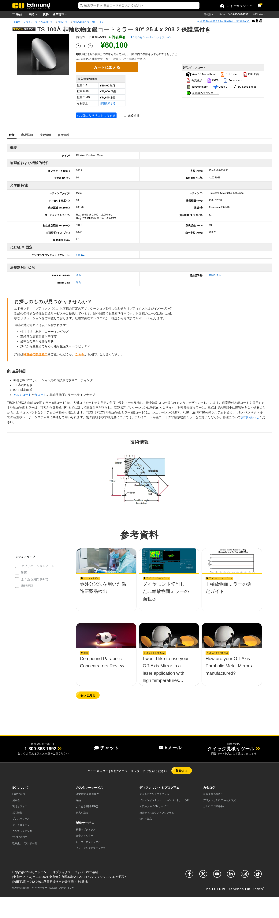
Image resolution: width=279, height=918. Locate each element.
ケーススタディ (21, 825)
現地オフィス (19, 806)
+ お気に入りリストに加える (96, 115)
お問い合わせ (260, 14)
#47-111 (80, 254)
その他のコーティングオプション (153, 37)
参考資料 (63, 135)
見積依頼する (108, 103)
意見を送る (82, 812)
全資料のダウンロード (205, 93)
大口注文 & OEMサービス (154, 806)
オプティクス (30, 22)
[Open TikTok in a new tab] (257, 875)
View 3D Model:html (203, 74)
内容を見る (215, 275)
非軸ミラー (64, 22)
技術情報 (45, 135)
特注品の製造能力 (35, 354)
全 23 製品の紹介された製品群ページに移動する (224, 21)
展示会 (16, 800)
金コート (40, 394)
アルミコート (22, 394)
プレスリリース (21, 818)
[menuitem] (21, 14)
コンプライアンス (22, 831)
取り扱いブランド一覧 (24, 843)
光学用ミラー (48, 22)
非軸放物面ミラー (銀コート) (88, 22)
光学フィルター (84, 835)
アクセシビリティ (67, 887)
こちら (79, 354)
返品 (78, 800)
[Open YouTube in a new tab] (217, 875)
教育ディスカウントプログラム (157, 812)
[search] (138, 5)
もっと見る (87, 695)
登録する (182, 771)
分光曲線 (196, 80)
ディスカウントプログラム (154, 794)
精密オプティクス (86, 829)
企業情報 (59, 14)
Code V (222, 86)
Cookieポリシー (39, 887)
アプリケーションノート (37, 566)
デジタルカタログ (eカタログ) (219, 800)
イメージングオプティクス (91, 848)
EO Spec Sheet (246, 86)
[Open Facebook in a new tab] (189, 875)
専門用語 (27, 586)
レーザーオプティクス (88, 841)
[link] (261, 3)
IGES (214, 80)
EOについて (19, 794)
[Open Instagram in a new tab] (244, 875)
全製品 (16, 22)
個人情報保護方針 (20, 887)
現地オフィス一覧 (39, 753)
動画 (24, 572)
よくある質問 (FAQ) (34, 579)
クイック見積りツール (231, 748)
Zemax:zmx (235, 80)
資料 (46, 14)
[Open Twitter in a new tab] (203, 875)
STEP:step (231, 74)
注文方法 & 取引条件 (87, 794)
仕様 (12, 135)
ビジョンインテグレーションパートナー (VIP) (165, 800)
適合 (78, 275)
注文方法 (53, 887)
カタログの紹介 (213, 794)
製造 (32, 14)
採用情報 (17, 812)
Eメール (173, 747)
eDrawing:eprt (199, 86)
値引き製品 (146, 818)
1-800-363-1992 (239, 14)
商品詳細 (27, 135)
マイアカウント (237, 6)
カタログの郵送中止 (214, 806)
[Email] (253, 21)
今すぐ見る (106, 592)
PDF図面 (253, 74)
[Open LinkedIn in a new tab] (230, 875)
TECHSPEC (19, 837)
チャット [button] (109, 747)
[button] (241, 14)
